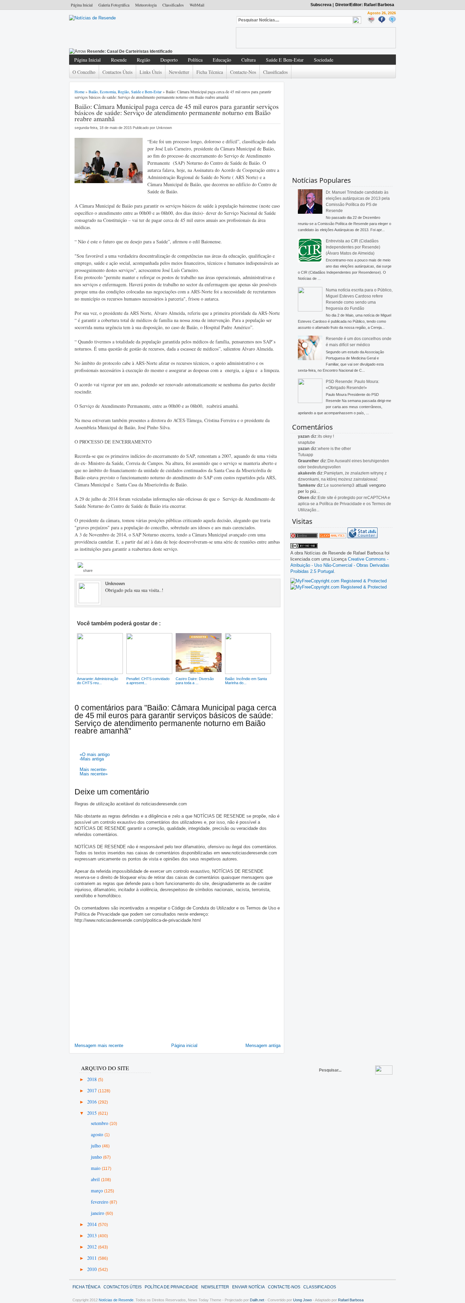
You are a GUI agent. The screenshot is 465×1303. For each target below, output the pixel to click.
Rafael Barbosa (351, 1300)
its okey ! (326, 436)
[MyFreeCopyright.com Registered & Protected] (338, 580)
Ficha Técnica (209, 72)
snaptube (306, 442)
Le (327, 485)
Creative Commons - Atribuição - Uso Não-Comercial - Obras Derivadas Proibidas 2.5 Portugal (339, 565)
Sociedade (323, 60)
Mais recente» (94, 774)
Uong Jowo (302, 1300)
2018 (92, 1079)
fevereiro (100, 1202)
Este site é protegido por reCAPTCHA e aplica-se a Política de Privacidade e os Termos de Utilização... (344, 503)
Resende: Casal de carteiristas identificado (129, 51)
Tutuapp (305, 454)
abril (96, 1179)
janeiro (98, 1213)
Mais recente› (93, 769)
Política (195, 60)
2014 (92, 1224)
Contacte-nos (243, 72)
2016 (92, 1101)
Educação (222, 60)
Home (79, 91)
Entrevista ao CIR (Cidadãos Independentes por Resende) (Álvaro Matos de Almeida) (353, 247)
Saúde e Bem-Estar (285, 60)
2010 (92, 1269)
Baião (93, 91)
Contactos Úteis (117, 72)
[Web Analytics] (332, 536)
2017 (92, 1090)
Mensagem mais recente (99, 1045)
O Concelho (84, 72)
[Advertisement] (316, 38)
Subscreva (321, 4)
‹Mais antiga (92, 759)
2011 (92, 1258)
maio (96, 1168)
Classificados (173, 4)
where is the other (334, 448)
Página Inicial (82, 4)
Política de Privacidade (171, 1287)
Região (143, 60)
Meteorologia (146, 4)
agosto (98, 1134)
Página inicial (184, 1045)
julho (96, 1145)
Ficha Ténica (86, 1287)
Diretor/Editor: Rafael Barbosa (364, 4)
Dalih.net (257, 1300)
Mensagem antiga (262, 1045)
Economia (108, 91)
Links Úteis (151, 72)
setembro (100, 1123)
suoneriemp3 (342, 485)
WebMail (197, 4)
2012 (92, 1246)
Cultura (248, 60)
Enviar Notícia (248, 1287)
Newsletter (179, 72)
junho (97, 1157)
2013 (92, 1235)
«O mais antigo (95, 754)
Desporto (169, 60)
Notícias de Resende (116, 1300)
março (97, 1190)
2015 (92, 1113)
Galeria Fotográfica (113, 4)
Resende (119, 60)
